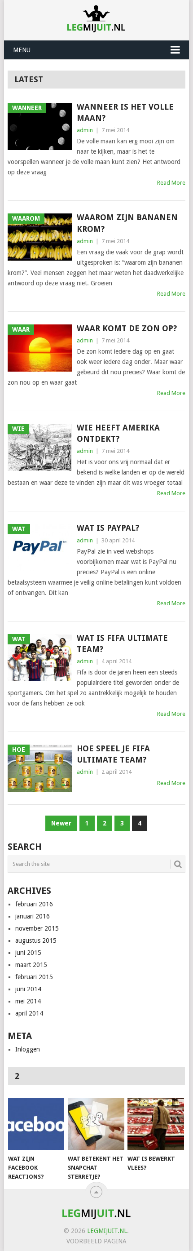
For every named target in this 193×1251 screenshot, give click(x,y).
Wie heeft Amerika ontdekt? (118, 433)
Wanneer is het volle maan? (125, 112)
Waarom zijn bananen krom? (127, 223)
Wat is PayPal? (108, 527)
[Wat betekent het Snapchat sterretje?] (96, 1124)
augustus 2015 (36, 940)
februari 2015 (34, 976)
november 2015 (37, 928)
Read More (171, 182)
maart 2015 (31, 964)
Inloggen (27, 1049)
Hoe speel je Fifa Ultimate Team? (113, 754)
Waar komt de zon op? (127, 328)
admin (85, 130)
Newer (61, 823)
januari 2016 (32, 916)
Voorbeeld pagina (96, 1241)
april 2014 (29, 1013)
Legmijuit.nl (107, 1230)
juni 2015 (28, 952)
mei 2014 (28, 1001)
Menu (22, 49)
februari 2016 (34, 904)
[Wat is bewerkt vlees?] (155, 1124)
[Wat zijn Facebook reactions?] (36, 1124)
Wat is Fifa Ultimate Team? (122, 643)
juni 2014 (28, 989)
